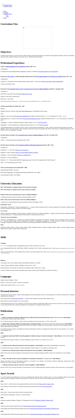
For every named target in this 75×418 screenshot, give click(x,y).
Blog (7, 16)
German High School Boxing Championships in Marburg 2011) (44, 414)
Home (5, 11)
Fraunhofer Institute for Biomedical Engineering (30, 145)
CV (7, 15)
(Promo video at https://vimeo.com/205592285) (52, 81)
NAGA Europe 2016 (47, 386)
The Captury (11, 76)
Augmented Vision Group (16, 89)
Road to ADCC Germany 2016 (46, 384)
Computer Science (8, 14)
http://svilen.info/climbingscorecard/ (31, 118)
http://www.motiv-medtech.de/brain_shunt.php (27, 152)
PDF (69, 353)
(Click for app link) (42, 122)
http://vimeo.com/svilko (17, 298)
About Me (6, 12)
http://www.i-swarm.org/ (22, 150)
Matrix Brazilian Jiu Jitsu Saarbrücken (15, 66)
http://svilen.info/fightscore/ (23, 116)
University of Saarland (56, 76)
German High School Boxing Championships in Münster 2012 (44, 408)
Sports (5, 18)
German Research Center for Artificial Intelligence (36, 89)
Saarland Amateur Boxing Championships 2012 (35, 406)
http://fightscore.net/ (26, 111)
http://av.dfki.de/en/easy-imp (25, 94)
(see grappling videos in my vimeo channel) (48, 71)
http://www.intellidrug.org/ (24, 155)
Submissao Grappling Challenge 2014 (44, 400)
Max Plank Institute (42, 76)
